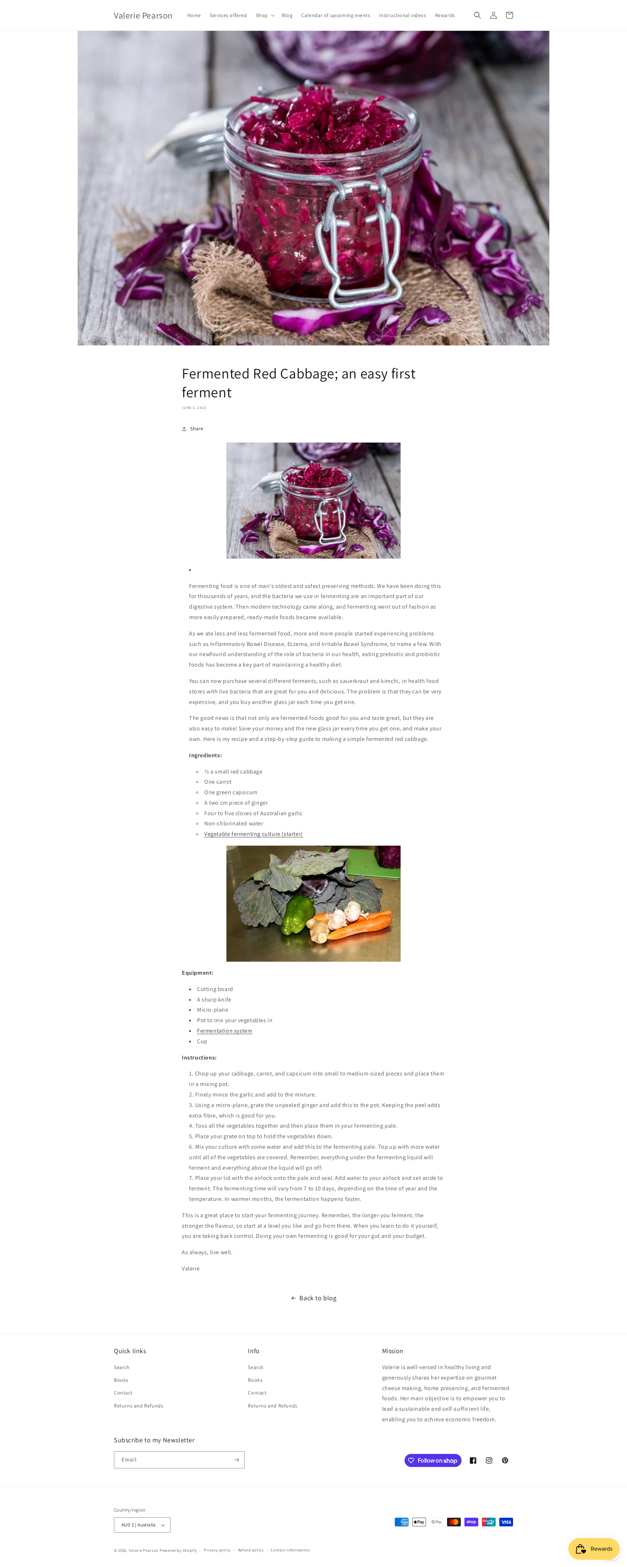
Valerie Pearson (144, 1550)
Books (121, 1380)
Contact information (290, 1550)
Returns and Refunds (138, 1405)
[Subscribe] (236, 1459)
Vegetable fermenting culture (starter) (253, 834)
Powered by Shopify (178, 1550)
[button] (264, 15)
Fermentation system (224, 1031)
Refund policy (251, 1550)
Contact (123, 1392)
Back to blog (317, 1298)
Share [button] (197, 428)
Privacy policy (217, 1550)
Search (122, 1367)
